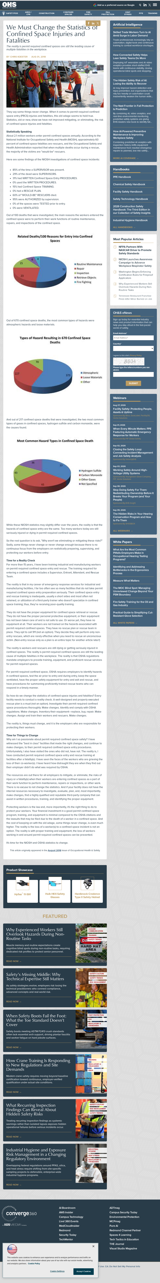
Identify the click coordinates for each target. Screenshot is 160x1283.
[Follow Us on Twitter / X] (149, 5)
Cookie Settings (57, 1271)
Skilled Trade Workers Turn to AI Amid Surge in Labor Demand (132, 34)
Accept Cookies (84, 1271)
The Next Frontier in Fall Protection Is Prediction (133, 107)
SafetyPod (12, 13)
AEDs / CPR (28, 13)
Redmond (64, 1230)
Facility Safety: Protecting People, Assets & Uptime (132, 410)
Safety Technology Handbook (130, 199)
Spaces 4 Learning (120, 1235)
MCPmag (115, 1221)
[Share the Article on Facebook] (88, 23)
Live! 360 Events (68, 1221)
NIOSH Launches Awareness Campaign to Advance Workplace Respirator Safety (135, 263)
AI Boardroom (67, 1208)
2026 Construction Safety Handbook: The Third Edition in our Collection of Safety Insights (131, 210)
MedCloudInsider (69, 1226)
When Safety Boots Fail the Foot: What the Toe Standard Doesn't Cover (36, 1020)
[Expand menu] (155, 5)
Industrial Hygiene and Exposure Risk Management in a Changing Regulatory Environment (36, 1154)
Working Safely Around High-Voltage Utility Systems (130, 471)
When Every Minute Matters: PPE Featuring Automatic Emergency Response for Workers (132, 432)
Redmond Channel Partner (125, 1230)
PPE (141, 13)
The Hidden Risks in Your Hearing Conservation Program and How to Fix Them (133, 517)
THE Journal (117, 1244)
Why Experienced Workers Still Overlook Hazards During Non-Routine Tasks (35, 934)
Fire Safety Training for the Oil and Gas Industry (133, 603)
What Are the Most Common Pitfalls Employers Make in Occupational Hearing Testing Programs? (130, 554)
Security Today (67, 1235)
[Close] (93, 1246)
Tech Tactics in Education (124, 1239)
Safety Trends (95, 940)
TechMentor (66, 1239)
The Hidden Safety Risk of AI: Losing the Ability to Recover (130, 82)
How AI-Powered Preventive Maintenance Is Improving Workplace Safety (129, 135)
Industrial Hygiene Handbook (130, 220)
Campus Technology (71, 1217)
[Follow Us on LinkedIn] (145, 4)
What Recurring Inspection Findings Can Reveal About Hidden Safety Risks (31, 1109)
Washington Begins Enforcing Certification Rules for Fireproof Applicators (136, 275)
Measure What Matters (126, 580)
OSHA (90, 1070)
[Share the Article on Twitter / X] (97, 23)
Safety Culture (97, 974)
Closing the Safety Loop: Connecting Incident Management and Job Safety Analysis (133, 453)
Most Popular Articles (128, 239)
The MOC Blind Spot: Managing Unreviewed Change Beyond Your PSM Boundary (133, 591)
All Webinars (121, 530)
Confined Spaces (68, 13)
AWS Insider (66, 1212)
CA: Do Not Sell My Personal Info (122, 1266)
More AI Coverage (124, 158)
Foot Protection (96, 1015)
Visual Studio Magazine (123, 1248)
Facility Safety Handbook (127, 191)
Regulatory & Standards (94, 1025)
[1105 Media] (14, 1225)
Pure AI (114, 1226)
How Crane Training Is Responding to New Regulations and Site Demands (38, 1064)
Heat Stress (128, 13)
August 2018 (54, 850)
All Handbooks (122, 227)
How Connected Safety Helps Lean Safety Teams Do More (130, 56)
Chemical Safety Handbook (129, 184)
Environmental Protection (124, 1217)
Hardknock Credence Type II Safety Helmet (87, 895)
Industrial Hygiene (93, 1150)
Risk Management (98, 982)
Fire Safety (88, 13)
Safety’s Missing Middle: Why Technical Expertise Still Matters (35, 976)
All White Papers (123, 622)
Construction (47, 13)
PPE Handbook (122, 177)
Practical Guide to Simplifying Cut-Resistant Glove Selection (133, 614)
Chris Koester (19, 56)
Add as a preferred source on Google (116, 5)
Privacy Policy (136, 355)
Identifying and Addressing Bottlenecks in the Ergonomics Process (131, 570)
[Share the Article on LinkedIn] (92, 23)
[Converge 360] (19, 1214)
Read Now (12, 961)
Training (153, 13)
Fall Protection (108, 13)
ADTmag (115, 1208)
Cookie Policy (34, 1263)
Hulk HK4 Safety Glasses (55, 895)
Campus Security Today (123, 1212)
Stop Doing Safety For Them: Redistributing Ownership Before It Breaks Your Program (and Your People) (133, 494)
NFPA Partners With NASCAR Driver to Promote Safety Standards (135, 250)
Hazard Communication (95, 930)
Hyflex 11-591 (22, 894)
